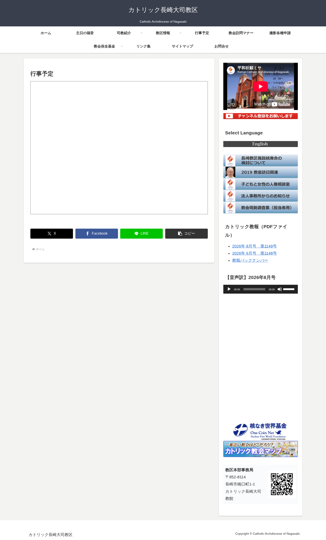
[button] (186, 234)
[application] (260, 289)
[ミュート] (279, 289)
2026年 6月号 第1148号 (254, 253)
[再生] (229, 289)
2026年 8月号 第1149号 (254, 246)
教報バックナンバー (250, 260)
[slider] (289, 289)
